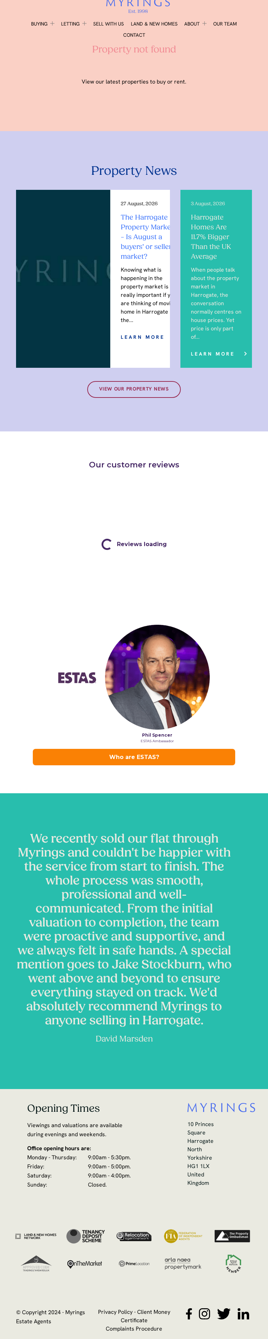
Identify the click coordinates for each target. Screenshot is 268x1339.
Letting (70, 24)
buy (161, 82)
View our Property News (134, 389)
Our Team (225, 24)
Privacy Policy (115, 1312)
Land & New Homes (154, 24)
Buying (39, 24)
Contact (134, 35)
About (192, 24)
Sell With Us (108, 24)
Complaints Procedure (134, 1329)
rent (179, 82)
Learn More (143, 337)
